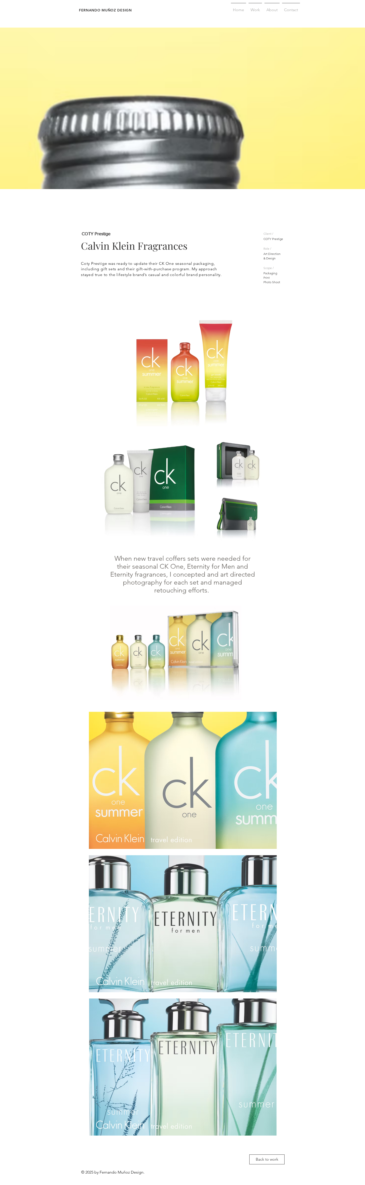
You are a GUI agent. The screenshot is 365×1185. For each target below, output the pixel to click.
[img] (183, 370)
